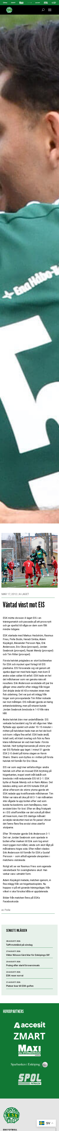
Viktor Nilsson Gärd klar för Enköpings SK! (28, 955)
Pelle (7, 909)
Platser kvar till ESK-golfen (20, 986)
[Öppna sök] (43, 9)
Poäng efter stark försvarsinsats (23, 965)
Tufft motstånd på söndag (19, 945)
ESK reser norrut (14, 975)
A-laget (24, 594)
